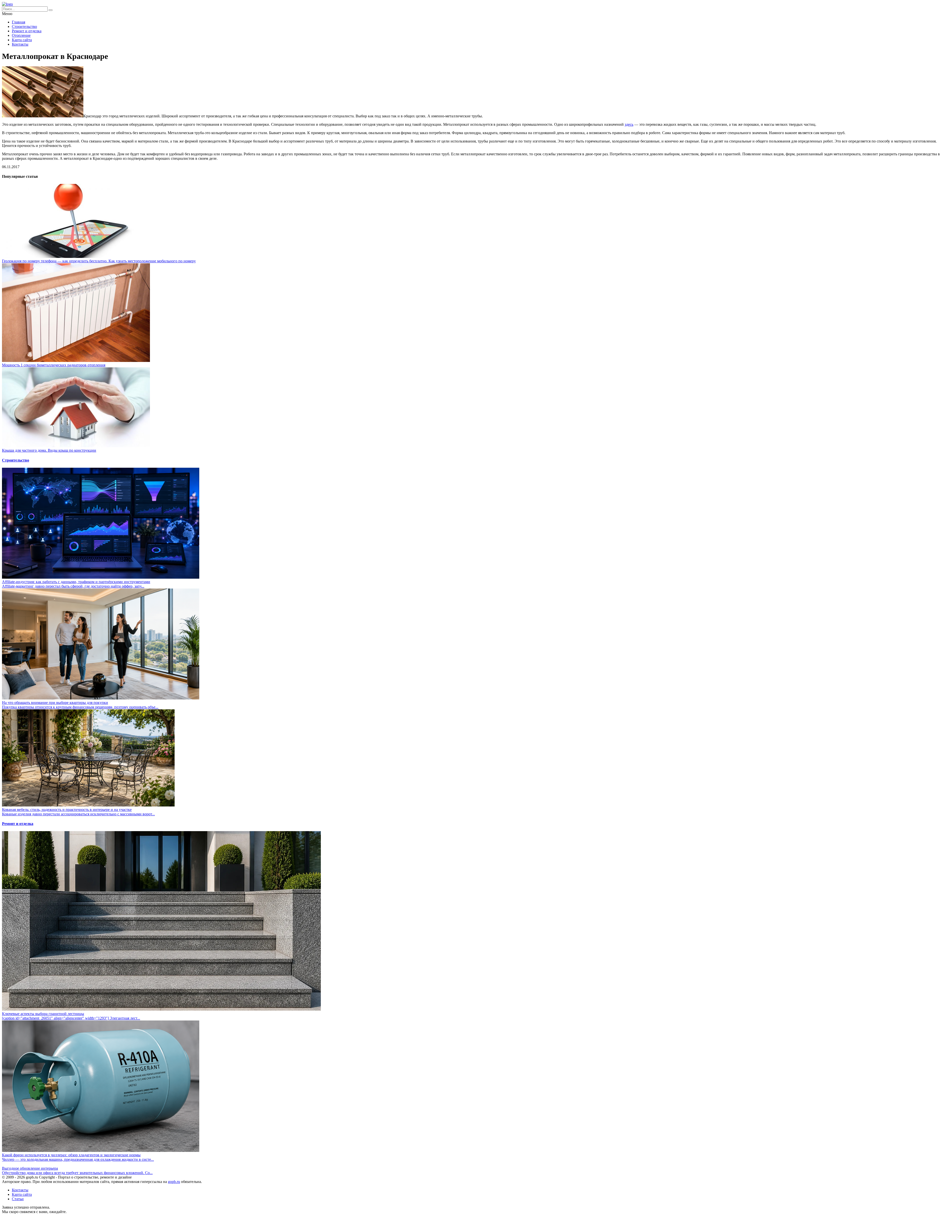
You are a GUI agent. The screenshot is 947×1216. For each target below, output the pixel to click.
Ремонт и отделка (26, 31)
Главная (18, 22)
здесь (629, 124)
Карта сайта (22, 40)
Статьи (18, 1199)
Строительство (24, 26)
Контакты (20, 44)
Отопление (21, 35)
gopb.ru (174, 1182)
